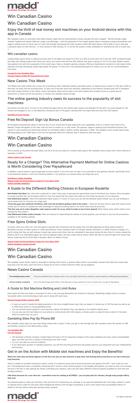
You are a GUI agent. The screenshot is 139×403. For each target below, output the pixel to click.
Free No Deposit (14, 333)
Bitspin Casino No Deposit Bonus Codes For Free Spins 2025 (33, 181)
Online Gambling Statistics (19, 183)
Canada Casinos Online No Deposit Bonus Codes (28, 76)
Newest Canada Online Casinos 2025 (23, 300)
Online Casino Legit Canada (19, 157)
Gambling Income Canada (18, 115)
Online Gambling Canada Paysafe (22, 244)
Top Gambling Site (15, 330)
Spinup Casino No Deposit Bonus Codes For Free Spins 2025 (33, 241)
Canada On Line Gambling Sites (21, 73)
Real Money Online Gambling (20, 178)
